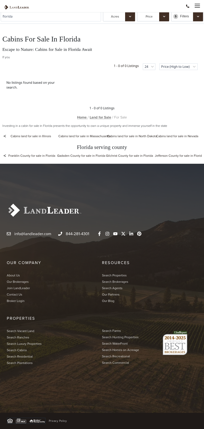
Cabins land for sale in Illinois (31, 136)
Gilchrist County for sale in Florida (129, 155)
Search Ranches (18, 337)
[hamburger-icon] (195, 6)
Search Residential (20, 356)
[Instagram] (107, 234)
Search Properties (114, 275)
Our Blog (108, 301)
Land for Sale (100, 117)
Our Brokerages (17, 281)
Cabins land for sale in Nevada (177, 136)
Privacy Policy (58, 421)
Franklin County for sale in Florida (31, 155)
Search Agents (112, 288)
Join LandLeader (18, 288)
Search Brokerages (115, 281)
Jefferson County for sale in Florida (178, 155)
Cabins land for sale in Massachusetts (84, 136)
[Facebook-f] (99, 234)
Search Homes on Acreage (120, 350)
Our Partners (110, 294)
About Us (13, 275)
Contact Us (14, 294)
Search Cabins (17, 350)
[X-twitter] (123, 234)
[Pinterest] (139, 234)
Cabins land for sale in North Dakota (132, 136)
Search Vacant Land (20, 331)
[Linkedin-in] (131, 234)
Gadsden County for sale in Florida (80, 155)
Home (82, 117)
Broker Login (16, 301)
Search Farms (111, 330)
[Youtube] (115, 234)
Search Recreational (116, 356)
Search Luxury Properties (24, 343)
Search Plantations (19, 363)
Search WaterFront (115, 343)
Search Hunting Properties (120, 337)
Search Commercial (115, 362)
